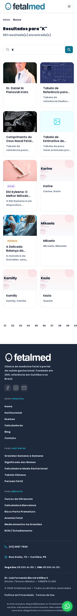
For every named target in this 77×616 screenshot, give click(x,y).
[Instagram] (16, 388)
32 (12, 325)
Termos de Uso (45, 595)
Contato (10, 438)
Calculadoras (13, 425)
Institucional (13, 413)
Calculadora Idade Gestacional (25, 468)
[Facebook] (7, 388)
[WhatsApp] (67, 606)
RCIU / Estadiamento (18, 530)
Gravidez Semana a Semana (23, 456)
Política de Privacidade (19, 595)
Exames (9, 419)
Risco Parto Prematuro (19, 511)
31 (5, 325)
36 (44, 325)
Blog (7, 432)
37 (51, 325)
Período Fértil (13, 481)
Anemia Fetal (13, 518)
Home (8, 406)
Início (6, 19)
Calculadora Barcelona (20, 505)
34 (28, 325)
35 (36, 325)
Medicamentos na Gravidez (23, 524)
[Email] (24, 388)
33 (20, 325)
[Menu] (69, 6)
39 (67, 325)
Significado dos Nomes (20, 462)
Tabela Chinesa (15, 475)
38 (59, 325)
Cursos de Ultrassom (18, 499)
